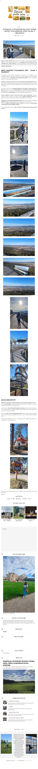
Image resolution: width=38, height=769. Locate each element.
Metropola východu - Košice (14, 712)
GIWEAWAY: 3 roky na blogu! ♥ (14, 701)
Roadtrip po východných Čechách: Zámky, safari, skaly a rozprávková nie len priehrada (19, 663)
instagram (18, 729)
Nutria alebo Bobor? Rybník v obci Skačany (16, 717)
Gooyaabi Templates (28, 760)
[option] (7, 514)
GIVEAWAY (11, 706)
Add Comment (22, 35)
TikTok (22, 729)
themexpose (16, 760)
